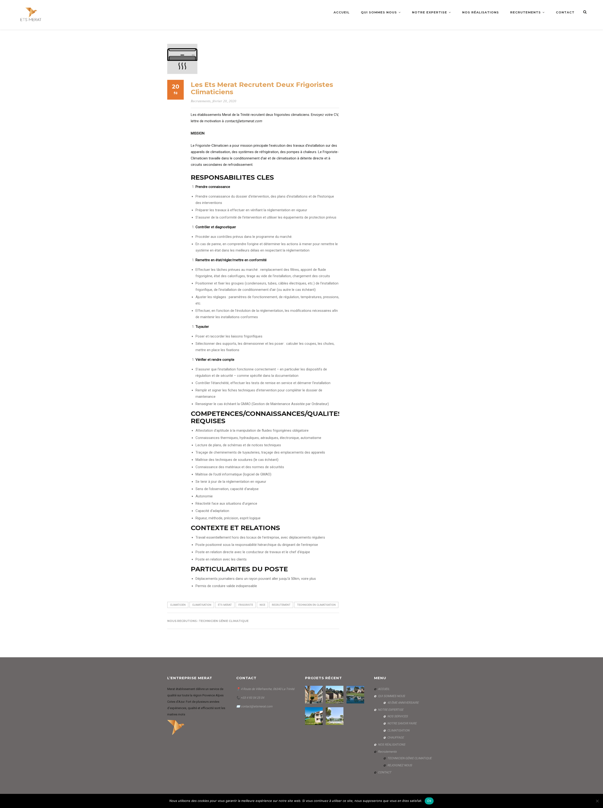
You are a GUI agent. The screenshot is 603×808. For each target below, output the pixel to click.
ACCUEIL (342, 12)
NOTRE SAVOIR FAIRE (401, 723)
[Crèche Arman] (335, 694)
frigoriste (245, 604)
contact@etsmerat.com (256, 706)
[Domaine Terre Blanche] (355, 694)
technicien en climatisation (316, 604)
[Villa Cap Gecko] (335, 716)
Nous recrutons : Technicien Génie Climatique (208, 621)
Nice (262, 604)
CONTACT (565, 12)
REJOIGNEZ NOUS (399, 765)
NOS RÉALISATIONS (480, 12)
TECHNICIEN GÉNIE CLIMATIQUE (409, 758)
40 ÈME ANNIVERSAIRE (403, 702)
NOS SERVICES (397, 716)
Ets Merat (225, 604)
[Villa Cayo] (314, 716)
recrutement (281, 604)
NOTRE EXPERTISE (429, 12)
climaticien (178, 604)
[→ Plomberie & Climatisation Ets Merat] (31, 14)
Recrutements (525, 12)
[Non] (597, 801)
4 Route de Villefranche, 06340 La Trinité (267, 689)
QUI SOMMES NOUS (379, 12)
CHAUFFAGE (395, 737)
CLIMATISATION (398, 730)
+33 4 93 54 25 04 (252, 697)
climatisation (201, 604)
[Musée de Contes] (314, 694)
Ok (429, 801)
